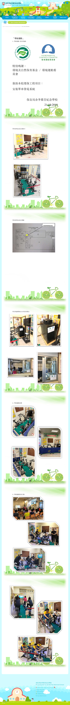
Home (4, 26)
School (7, 17)
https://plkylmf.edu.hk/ (41, 695)
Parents (47, 17)
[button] (17, 22)
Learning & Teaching (23, 17)
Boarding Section (55, 17)
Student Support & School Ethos (31, 17)
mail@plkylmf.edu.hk (41, 693)
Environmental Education (17, 26)
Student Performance (39, 17)
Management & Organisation (15, 17)
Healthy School (63, 17)
